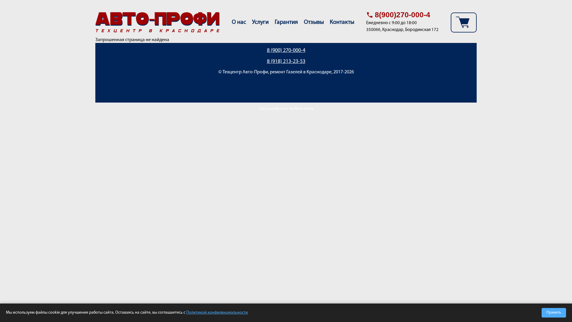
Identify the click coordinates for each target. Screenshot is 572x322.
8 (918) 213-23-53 (286, 61)
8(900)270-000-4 (402, 14)
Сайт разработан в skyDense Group (286, 109)
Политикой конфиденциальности (217, 312)
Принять (553, 313)
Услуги (260, 22)
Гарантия (286, 22)
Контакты (342, 22)
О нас (239, 22)
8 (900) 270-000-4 (286, 50)
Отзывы (314, 22)
